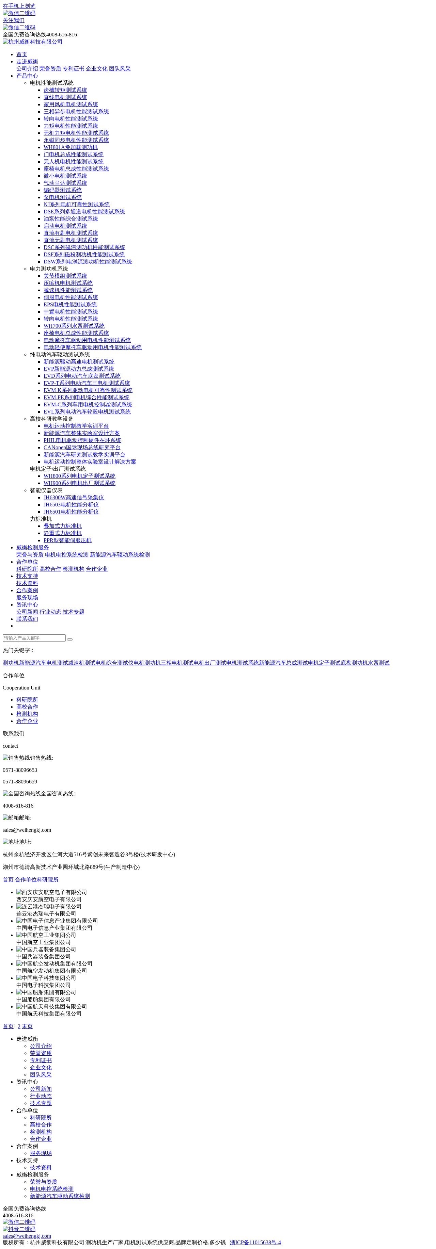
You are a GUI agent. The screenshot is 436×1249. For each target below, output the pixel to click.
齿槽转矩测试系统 (65, 90)
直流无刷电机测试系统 (71, 240)
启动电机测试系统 (65, 226)
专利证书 (73, 68)
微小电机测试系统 (65, 176)
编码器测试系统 (63, 190)
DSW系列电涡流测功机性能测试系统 (88, 261)
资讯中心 (27, 604)
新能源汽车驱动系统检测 (120, 554)
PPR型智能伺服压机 (68, 540)
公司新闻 (27, 612)
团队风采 (120, 68)
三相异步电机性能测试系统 (76, 111)
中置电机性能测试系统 (71, 311)
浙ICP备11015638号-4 (255, 1242)
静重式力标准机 (63, 533)
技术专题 (73, 612)
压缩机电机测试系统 (68, 283)
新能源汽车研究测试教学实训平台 (84, 454)
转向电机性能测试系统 (71, 118)
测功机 (11, 663)
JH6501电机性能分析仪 (71, 512)
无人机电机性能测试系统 (74, 161)
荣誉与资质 (30, 554)
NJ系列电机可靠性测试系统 (77, 204)
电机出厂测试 (209, 663)
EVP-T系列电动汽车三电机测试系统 (87, 383)
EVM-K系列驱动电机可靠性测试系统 (88, 390)
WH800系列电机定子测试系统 (79, 476)
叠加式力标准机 (63, 526)
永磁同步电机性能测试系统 (76, 140)
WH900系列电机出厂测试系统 (79, 483)
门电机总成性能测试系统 (74, 154)
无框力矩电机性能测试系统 (76, 133)
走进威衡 (27, 61)
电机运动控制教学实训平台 (76, 426)
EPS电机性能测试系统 (70, 304)
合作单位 (27, 562)
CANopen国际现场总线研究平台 (82, 447)
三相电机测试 (177, 663)
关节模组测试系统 (65, 276)
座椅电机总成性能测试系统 (76, 169)
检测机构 (73, 569)
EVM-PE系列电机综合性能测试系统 (86, 397)
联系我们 (27, 619)
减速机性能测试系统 (68, 290)
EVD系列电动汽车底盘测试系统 (82, 376)
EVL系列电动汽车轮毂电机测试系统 (87, 412)
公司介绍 (27, 68)
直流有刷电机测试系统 (71, 233)
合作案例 (27, 590)
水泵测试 (379, 663)
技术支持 (27, 576)
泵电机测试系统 (63, 197)
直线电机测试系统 (65, 97)
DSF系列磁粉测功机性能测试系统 (84, 254)
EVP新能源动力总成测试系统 (79, 369)
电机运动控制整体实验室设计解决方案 (90, 462)
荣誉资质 (50, 68)
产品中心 (27, 76)
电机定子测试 (324, 663)
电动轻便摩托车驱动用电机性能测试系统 (93, 347)
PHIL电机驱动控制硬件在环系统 (82, 440)
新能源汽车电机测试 (43, 663)
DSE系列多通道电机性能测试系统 (84, 211)
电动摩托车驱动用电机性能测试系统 (87, 340)
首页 (21, 54)
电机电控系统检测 (67, 554)
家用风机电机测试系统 (71, 104)
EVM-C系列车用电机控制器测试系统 (88, 404)
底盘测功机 (354, 663)
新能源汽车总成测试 (283, 663)
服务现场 (27, 597)
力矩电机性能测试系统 (71, 126)
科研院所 (27, 569)
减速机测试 (81, 663)
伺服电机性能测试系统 (71, 297)
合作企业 (97, 569)
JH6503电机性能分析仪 (71, 504)
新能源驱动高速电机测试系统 (79, 361)
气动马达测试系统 (65, 183)
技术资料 (27, 583)
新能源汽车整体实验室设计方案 (82, 433)
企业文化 (97, 68)
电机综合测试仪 (114, 663)
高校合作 (50, 569)
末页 (27, 1026)
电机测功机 (147, 663)
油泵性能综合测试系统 (71, 219)
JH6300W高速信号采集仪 (74, 497)
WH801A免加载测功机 (71, 147)
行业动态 (50, 612)
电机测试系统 (242, 663)
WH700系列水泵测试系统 (74, 326)
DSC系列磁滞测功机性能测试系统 (84, 247)
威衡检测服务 (32, 547)
